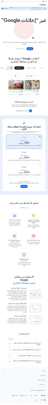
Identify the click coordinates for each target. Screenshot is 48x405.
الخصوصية (36, 395)
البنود (31, 395)
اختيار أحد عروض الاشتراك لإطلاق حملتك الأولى (24, 128)
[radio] (24, 141)
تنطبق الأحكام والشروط (16, 132)
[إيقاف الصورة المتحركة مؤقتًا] (33, 38)
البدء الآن (30, 48)
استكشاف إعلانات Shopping (22, 110)
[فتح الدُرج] (46, 2)
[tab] (41, 68)
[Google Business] (43, 2)
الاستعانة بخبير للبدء (20, 48)
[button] (24, 343)
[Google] (43, 395)
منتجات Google (15, 395)
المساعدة (42, 400)
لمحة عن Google (24, 395)
